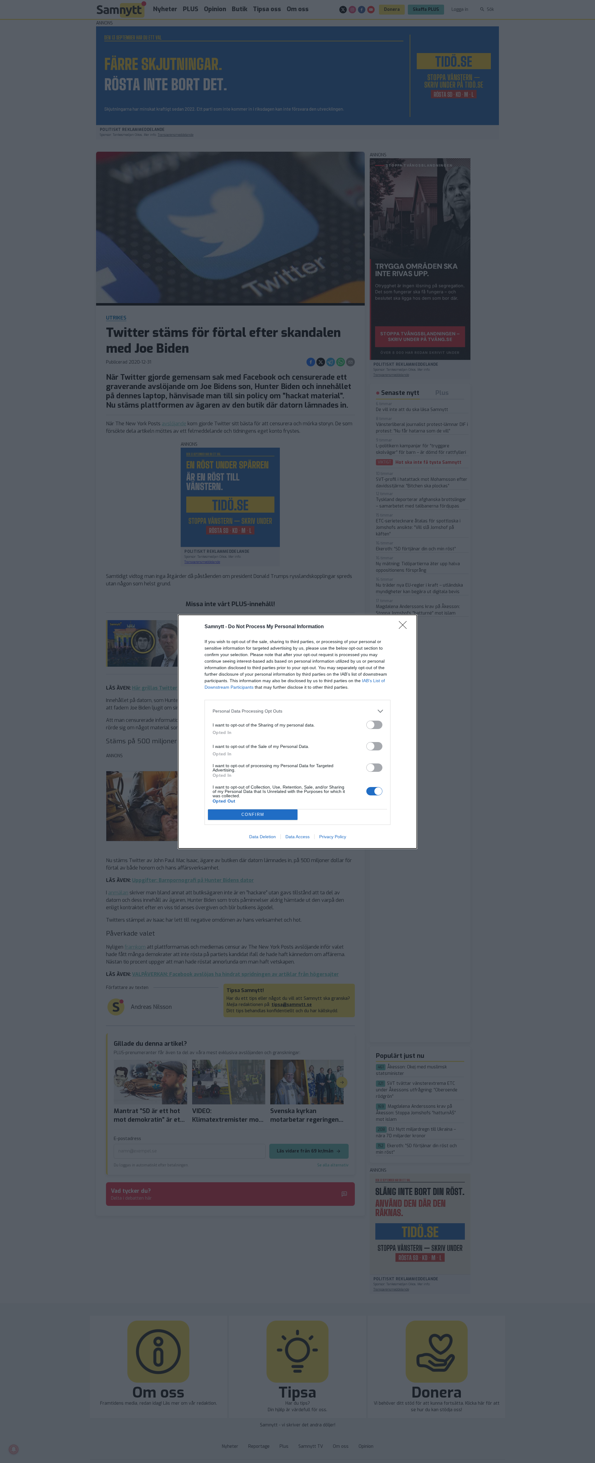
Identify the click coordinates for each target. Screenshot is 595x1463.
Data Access (297, 836)
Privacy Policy (332, 836)
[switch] (374, 725)
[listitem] (297, 711)
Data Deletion (262, 836)
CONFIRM (252, 814)
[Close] (405, 627)
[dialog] (297, 731)
